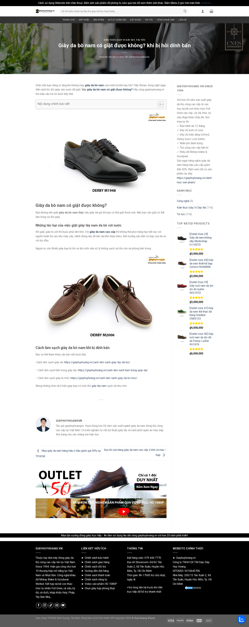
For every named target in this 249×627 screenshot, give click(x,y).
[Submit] (185, 11)
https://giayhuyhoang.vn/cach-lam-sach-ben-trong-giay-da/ (113, 370)
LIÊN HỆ (182, 19)
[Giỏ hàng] (211, 11)
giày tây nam (99, 385)
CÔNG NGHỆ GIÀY (166, 19)
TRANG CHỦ (69, 19)
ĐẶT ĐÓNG (135, 19)
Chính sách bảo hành (97, 557)
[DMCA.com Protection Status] (193, 588)
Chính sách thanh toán (97, 575)
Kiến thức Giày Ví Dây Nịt (119, 40)
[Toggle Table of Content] (159, 104)
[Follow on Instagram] (45, 605)
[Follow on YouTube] (63, 605)
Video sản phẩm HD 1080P (101, 583)
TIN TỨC (149, 19)
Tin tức (141, 40)
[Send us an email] (57, 605)
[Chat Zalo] (241, 619)
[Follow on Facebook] (39, 605)
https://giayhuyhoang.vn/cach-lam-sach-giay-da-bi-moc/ (103, 378)
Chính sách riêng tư (96, 579)
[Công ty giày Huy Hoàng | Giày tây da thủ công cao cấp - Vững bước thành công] (45, 11)
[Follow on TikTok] (51, 605)
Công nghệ (183, 201)
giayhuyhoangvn (139, 57)
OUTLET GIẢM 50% (117, 19)
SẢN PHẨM (98, 19)
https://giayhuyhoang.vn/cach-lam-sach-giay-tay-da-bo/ (97, 362)
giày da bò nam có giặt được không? (110, 89)
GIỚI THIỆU (84, 19)
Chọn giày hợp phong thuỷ (100, 588)
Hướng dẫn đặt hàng (97, 570)
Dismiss (206, 3)
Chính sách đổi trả (95, 566)
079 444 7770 (152, 557)
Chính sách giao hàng (97, 562)
